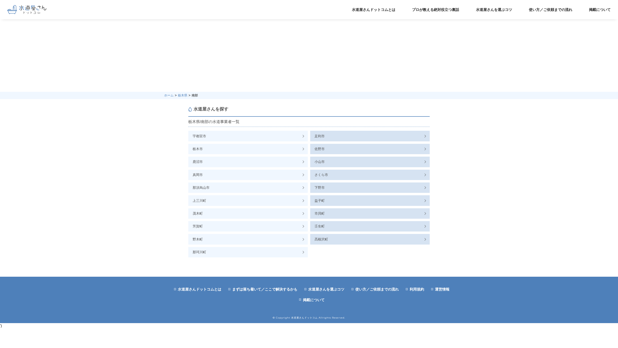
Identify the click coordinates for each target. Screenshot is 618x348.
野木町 (198, 239)
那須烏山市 (201, 187)
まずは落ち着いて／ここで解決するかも (264, 289)
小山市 (320, 162)
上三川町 (199, 201)
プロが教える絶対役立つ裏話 (435, 9)
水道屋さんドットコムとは (373, 9)
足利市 (320, 136)
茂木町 (198, 213)
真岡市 (198, 175)
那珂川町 (199, 252)
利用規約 (417, 289)
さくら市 (321, 175)
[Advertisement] (309, 55)
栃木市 (198, 149)
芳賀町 (198, 226)
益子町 (320, 201)
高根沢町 (321, 239)
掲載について (600, 9)
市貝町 (320, 213)
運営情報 (442, 289)
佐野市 (320, 149)
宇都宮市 (199, 136)
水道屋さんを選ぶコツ (494, 9)
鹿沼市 (198, 162)
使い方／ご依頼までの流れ (550, 9)
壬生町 (320, 226)
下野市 (320, 187)
